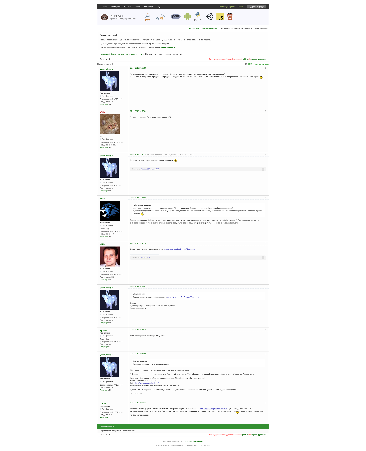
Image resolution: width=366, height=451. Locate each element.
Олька (103, 404)
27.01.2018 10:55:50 (138, 68)
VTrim (102, 112)
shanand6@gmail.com (193, 441)
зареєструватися (258, 59)
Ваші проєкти (136, 54)
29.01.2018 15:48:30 (138, 330)
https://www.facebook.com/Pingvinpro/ (179, 249)
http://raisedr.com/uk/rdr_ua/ (147, 383)
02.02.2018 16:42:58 (138, 354)
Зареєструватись (167, 47)
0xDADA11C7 (145, 169)
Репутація (104, 104)
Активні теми (194, 28)
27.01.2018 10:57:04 (138, 111)
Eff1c (102, 198)
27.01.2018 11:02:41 (138, 154)
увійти (245, 59)
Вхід (158, 7)
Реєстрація (148, 7)
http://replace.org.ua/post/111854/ (213, 409)
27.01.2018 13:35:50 (138, 198)
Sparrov (104, 330)
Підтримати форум (256, 7)
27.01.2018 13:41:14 (138, 243)
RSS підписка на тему (258, 64)
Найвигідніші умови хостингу (231, 7)
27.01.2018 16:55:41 (138, 287)
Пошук (137, 7)
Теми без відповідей (209, 28)
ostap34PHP (155, 169)
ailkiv (102, 244)
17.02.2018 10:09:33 (138, 403)
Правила (127, 7)
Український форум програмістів (114, 54)
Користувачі (116, 7)
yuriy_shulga (106, 69)
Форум (104, 7)
